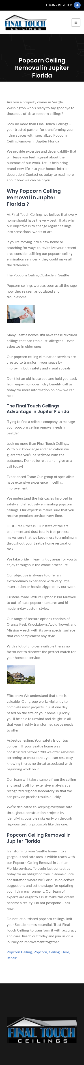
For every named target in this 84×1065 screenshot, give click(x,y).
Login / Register (59, 5)
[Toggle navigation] (75, 22)
